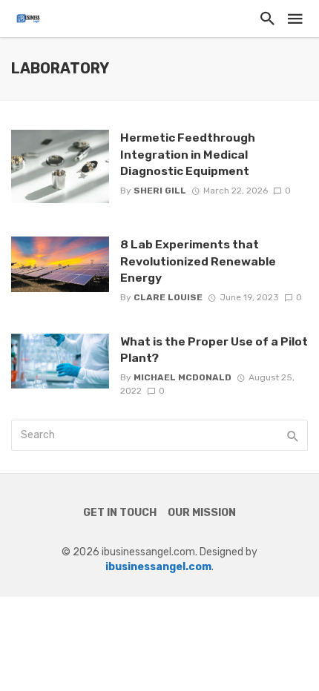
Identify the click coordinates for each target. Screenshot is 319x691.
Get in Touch (120, 512)
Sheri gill (160, 190)
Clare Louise (168, 297)
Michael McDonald (182, 377)
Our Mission (202, 512)
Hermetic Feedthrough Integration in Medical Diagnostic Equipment (187, 153)
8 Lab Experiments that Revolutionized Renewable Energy (198, 260)
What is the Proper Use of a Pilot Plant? (214, 349)
